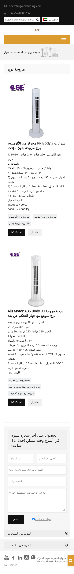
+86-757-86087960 (19, 13)
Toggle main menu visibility (64, 39)
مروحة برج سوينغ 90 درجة (21, 393)
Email (16, 232)
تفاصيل (35, 232)
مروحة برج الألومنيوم (19, 216)
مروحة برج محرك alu (19, 380)
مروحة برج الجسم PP (19, 223)
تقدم (15, 519)
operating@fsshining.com (25, 6)
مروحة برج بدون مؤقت (45, 216)
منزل (6, 52)
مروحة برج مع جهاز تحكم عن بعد (24, 386)
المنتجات (19, 52)
